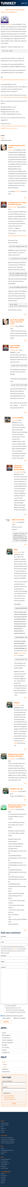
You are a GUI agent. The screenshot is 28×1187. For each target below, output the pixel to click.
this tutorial (17, 191)
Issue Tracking (4, 1164)
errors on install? (17, 418)
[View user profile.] (5, 19)
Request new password (10, 1099)
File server (3, 1181)
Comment (3, 967)
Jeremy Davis (17, 552)
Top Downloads (5, 1171)
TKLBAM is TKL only (16, 789)
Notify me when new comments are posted (12, 1015)
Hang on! (17, 703)
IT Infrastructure (6, 1037)
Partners (2, 1130)
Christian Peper (12, 207)
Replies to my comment (19, 1018)
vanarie (10, 24)
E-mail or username (7, 1081)
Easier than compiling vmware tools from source (17, 322)
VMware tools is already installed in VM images (16, 755)
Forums (4, 1062)
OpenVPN (3, 1173)
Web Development (5, 1163)
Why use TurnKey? (5, 1123)
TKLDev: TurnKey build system (7, 1143)
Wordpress (3, 1179)
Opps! (16, 549)
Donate (2, 1153)
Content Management (5, 1159)
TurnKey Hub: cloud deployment (8, 1139)
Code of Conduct (4, 1125)
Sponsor (3, 1132)
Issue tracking (5, 1047)
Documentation (6, 1071)
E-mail (2, 942)
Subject (3, 961)
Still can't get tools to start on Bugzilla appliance (17, 806)
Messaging (4, 1045)
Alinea (13, 522)
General (5, 1066)
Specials (4, 1032)
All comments (7, 1018)
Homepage (3, 955)
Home (2, 9)
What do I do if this (18, 520)
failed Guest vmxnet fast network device (19, 467)
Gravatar (15, 949)
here (24, 796)
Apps (4, 1028)
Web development (6, 1035)
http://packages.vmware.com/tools (17, 235)
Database (4, 1050)
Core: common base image (7, 1137)
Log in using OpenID (9, 1096)
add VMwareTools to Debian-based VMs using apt (17, 203)
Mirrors (2, 1126)
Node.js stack (4, 1175)
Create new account (9, 1097)
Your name (3, 936)
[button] (24, 3)
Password (5, 1087)
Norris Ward (11, 809)
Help (3, 1057)
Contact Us (3, 1128)
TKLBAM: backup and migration (8, 1141)
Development (5, 1069)
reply (25, 197)
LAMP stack (3, 1177)
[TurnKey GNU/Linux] (8, 4)
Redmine (3, 1182)
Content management (7, 1040)
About (3, 1121)
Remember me (7, 1093)
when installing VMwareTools (15, 346)
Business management (7, 1042)
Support (3, 138)
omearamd (15, 420)
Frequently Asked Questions (7, 1150)
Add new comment (6, 140)
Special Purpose (4, 1168)
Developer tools (6, 1052)
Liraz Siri (10, 150)
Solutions (4, 1135)
